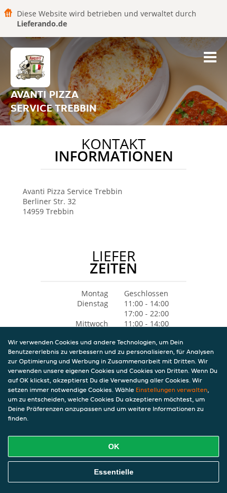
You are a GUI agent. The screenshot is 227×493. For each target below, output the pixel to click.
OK (113, 446)
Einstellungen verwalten (171, 390)
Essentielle (114, 472)
